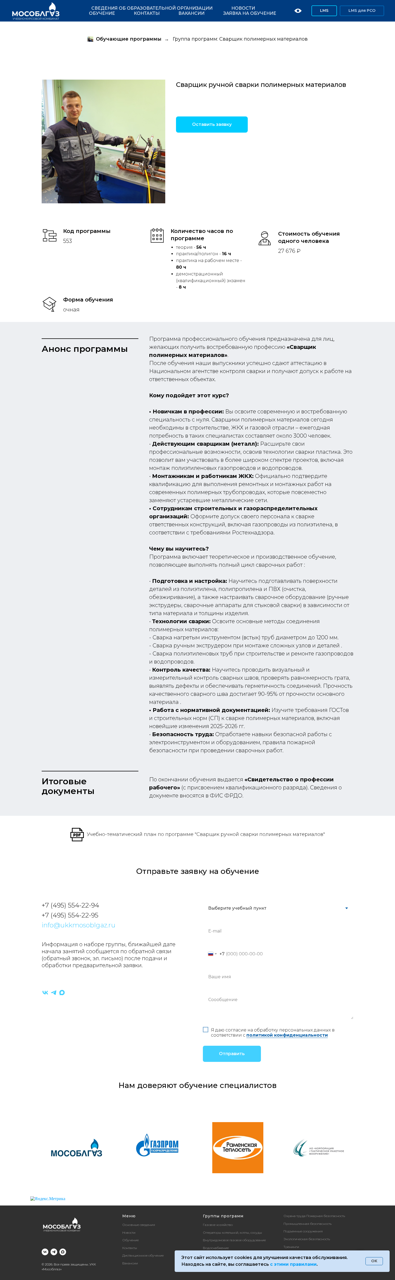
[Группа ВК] (45, 1252)
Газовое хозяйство (218, 1225)
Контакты (147, 13)
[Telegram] (53, 992)
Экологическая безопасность (306, 1239)
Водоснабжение (216, 1248)
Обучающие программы (128, 39)
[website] (298, 11)
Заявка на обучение (249, 13)
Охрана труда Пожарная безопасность (314, 1216)
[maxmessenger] (62, 992)
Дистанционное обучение (143, 1255)
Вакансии (191, 13)
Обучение (102, 13)
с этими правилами (293, 1264)
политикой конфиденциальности (287, 1035)
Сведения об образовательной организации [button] (152, 8)
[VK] (45, 992)
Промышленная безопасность (307, 1224)
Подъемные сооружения (303, 1231)
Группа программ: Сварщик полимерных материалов (240, 39)
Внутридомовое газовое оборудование (234, 1240)
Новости (243, 8)
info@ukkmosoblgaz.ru (79, 925)
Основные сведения (138, 1225)
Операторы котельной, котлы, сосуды (232, 1233)
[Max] (62, 1252)
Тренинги (291, 1247)
